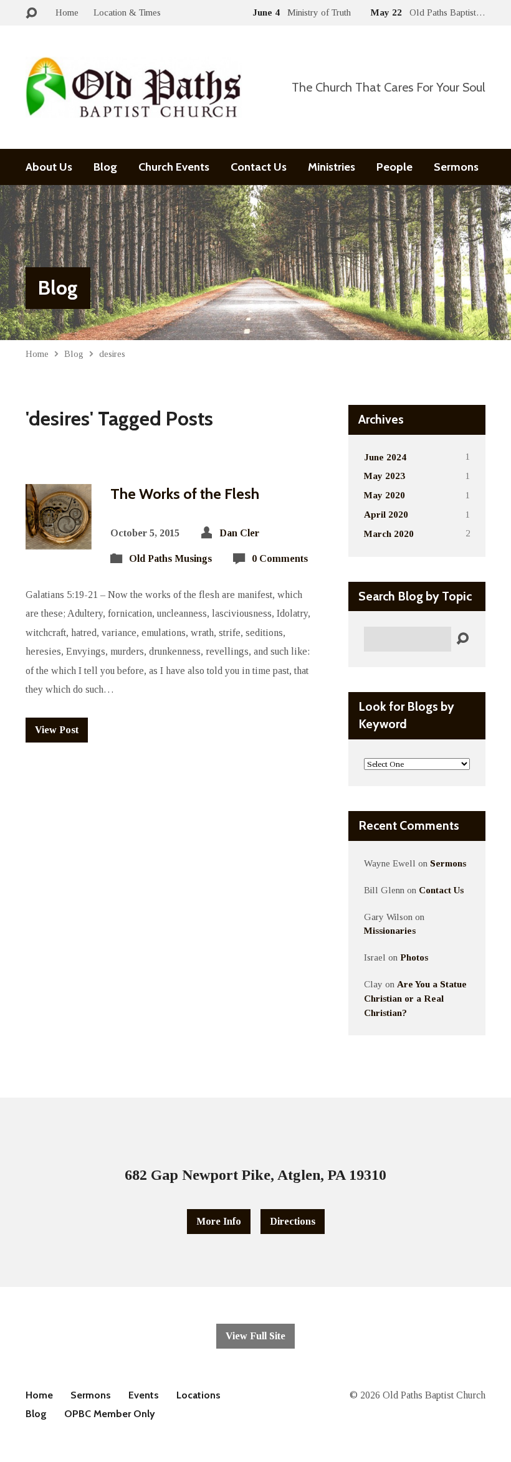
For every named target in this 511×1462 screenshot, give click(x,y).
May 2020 (384, 495)
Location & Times (127, 12)
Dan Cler (239, 533)
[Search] (462, 639)
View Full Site (255, 1336)
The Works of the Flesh (184, 494)
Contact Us (259, 167)
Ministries (331, 167)
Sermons (456, 167)
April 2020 (386, 514)
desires (112, 353)
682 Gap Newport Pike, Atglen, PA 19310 (255, 1175)
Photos (414, 957)
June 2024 (385, 457)
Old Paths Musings (170, 558)
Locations (198, 1395)
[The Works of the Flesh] (59, 539)
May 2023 (384, 475)
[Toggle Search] (31, 13)
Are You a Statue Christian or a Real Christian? (415, 998)
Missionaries (390, 930)
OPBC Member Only (109, 1414)
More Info (218, 1221)
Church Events (173, 167)
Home (67, 12)
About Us (49, 167)
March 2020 (389, 533)
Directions (292, 1221)
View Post (57, 729)
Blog (105, 167)
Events (143, 1395)
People (394, 167)
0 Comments (280, 558)
